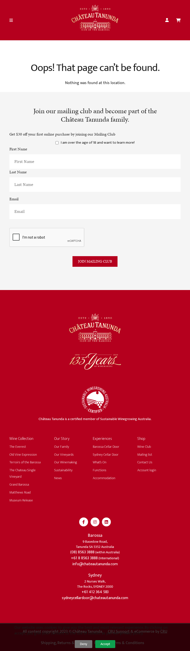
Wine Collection (21, 438)
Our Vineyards (64, 454)
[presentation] (47, 237)
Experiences (102, 438)
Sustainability (63, 470)
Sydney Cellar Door (106, 454)
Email (14, 199)
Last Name (18, 172)
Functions (99, 470)
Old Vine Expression (23, 454)
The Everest (17, 446)
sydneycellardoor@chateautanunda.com (95, 598)
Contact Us (144, 462)
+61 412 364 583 (95, 592)
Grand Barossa (19, 484)
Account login (146, 470)
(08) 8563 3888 (82, 552)
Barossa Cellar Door (106, 446)
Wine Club (144, 446)
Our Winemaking (65, 462)
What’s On (99, 462)
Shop (141, 438)
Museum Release (21, 500)
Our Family (61, 446)
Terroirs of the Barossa (25, 462)
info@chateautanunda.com (95, 564)
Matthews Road (20, 492)
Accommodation (104, 478)
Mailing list (144, 454)
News (58, 478)
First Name (18, 149)
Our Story (62, 438)
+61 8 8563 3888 (84, 558)
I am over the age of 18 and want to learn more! (98, 143)
